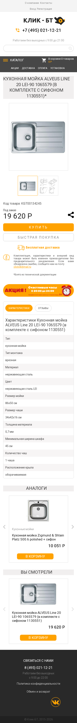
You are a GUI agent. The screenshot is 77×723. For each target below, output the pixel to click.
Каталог (17, 60)
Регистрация (44, 8)
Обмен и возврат (38, 691)
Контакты (46, 2)
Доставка (28, 68)
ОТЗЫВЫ (43, 308)
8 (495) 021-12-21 (38, 668)
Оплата (42, 68)
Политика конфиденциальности (38, 683)
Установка (57, 68)
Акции (15, 68)
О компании (32, 2)
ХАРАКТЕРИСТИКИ (18, 308)
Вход (33, 8)
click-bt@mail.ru (22, 266)
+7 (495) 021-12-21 (41, 30)
